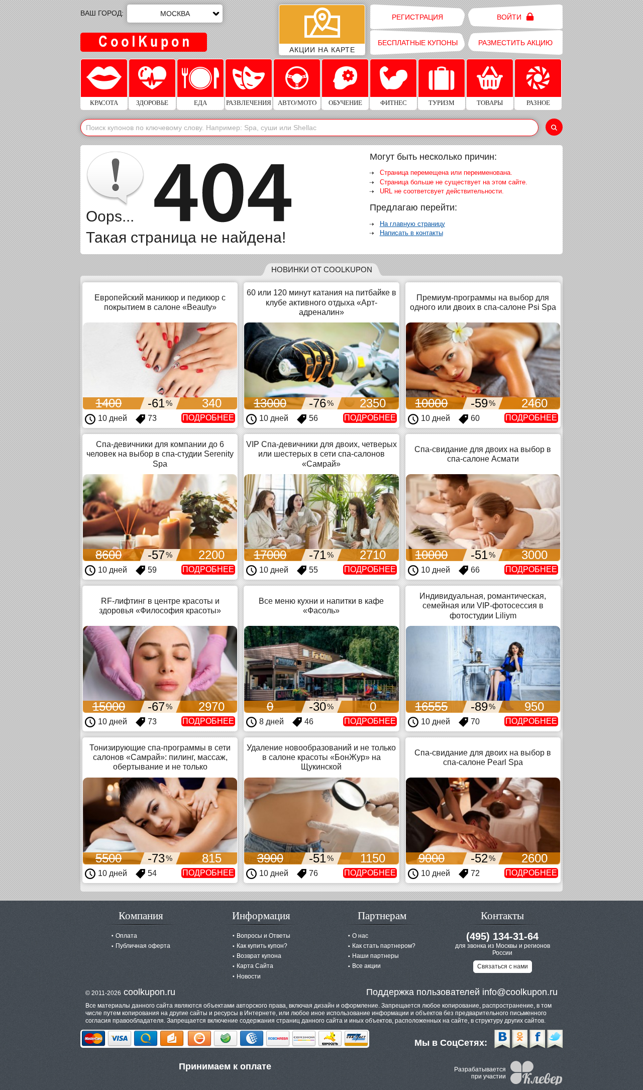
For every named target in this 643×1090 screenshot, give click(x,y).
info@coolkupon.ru (520, 992)
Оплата (126, 935)
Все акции (366, 965)
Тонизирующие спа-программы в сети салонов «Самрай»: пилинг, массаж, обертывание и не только (160, 757)
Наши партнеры (375, 955)
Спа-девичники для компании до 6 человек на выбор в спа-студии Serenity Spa (160, 454)
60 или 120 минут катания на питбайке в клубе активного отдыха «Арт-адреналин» (321, 302)
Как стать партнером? (383, 945)
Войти (510, 17)
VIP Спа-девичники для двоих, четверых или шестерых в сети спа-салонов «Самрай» (321, 454)
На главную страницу (412, 224)
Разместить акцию (515, 43)
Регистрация (417, 17)
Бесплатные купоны (418, 43)
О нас (360, 935)
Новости (249, 976)
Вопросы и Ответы (263, 935)
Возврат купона (259, 955)
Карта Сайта (255, 965)
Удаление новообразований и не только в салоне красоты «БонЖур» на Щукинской (321, 757)
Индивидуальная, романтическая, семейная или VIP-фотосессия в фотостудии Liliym (482, 605)
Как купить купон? (262, 945)
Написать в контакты (411, 233)
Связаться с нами (502, 966)
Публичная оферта (143, 945)
